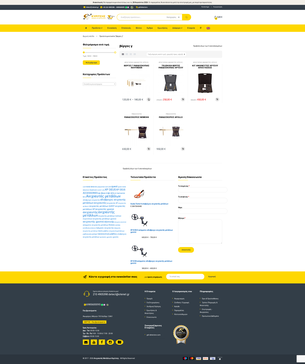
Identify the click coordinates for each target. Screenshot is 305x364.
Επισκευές (126, 28)
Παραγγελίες (179, 310)
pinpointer (101, 187)
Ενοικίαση (112, 28)
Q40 (109, 187)
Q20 (106, 187)
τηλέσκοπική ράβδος (107, 234)
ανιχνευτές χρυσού (104, 209)
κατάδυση (86, 228)
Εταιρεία (191, 28)
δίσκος (112, 225)
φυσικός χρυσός (106, 237)
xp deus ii (102, 193)
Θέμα (180, 207)
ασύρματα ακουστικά (120, 222)
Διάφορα (177, 28)
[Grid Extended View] (127, 54)
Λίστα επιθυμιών (180, 314)
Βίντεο (139, 28)
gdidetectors (142, 7)
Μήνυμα (181, 218)
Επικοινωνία (151, 317)
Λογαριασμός (217, 7)
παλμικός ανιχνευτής (105, 228)
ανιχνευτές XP (112, 203)
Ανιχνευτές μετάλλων (103, 196)
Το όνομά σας (184, 186)
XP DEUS (110, 189)
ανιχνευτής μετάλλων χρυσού (104, 219)
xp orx (110, 193)
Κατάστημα (205, 7)
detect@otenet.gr (92, 7)
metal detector (91, 187)
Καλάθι (177, 306)
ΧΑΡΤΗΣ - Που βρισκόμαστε (94, 322)
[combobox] (99, 84)
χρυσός (116, 237)
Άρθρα (150, 28)
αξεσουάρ (109, 221)
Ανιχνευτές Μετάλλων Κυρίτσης (106, 358)
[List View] (131, 54)
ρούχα (94, 234)
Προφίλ (149, 299)
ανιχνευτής (90, 212)
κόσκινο (93, 228)
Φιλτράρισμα (91, 62)
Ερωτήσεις (163, 28)
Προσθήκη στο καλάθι (183, 99)
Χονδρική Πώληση (154, 306)
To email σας (183, 197)
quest (114, 186)
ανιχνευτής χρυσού (93, 221)
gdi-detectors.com (153, 335)
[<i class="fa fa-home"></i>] (86, 28)
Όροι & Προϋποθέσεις (210, 299)
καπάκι (117, 225)
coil (84, 187)
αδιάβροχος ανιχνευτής (91, 200)
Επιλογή (149, 99)
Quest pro (93, 190)
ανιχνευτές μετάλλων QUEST (102, 206)
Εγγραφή (185, 303)
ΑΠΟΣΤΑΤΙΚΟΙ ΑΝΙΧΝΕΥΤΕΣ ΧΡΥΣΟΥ (136, 62)
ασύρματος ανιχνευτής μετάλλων (95, 225)
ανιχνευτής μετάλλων (99, 213)
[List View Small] (135, 54)
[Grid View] (123, 54)
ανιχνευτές (100, 202)
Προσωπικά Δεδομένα (210, 316)
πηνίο (100, 231)
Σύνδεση (177, 303)
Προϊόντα (97, 28)
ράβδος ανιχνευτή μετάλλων (114, 231)
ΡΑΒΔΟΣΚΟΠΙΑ (137, 114)
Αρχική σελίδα (88, 36)
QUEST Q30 (100, 190)
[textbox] (99, 84)
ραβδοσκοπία (87, 234)
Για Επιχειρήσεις (153, 303)
